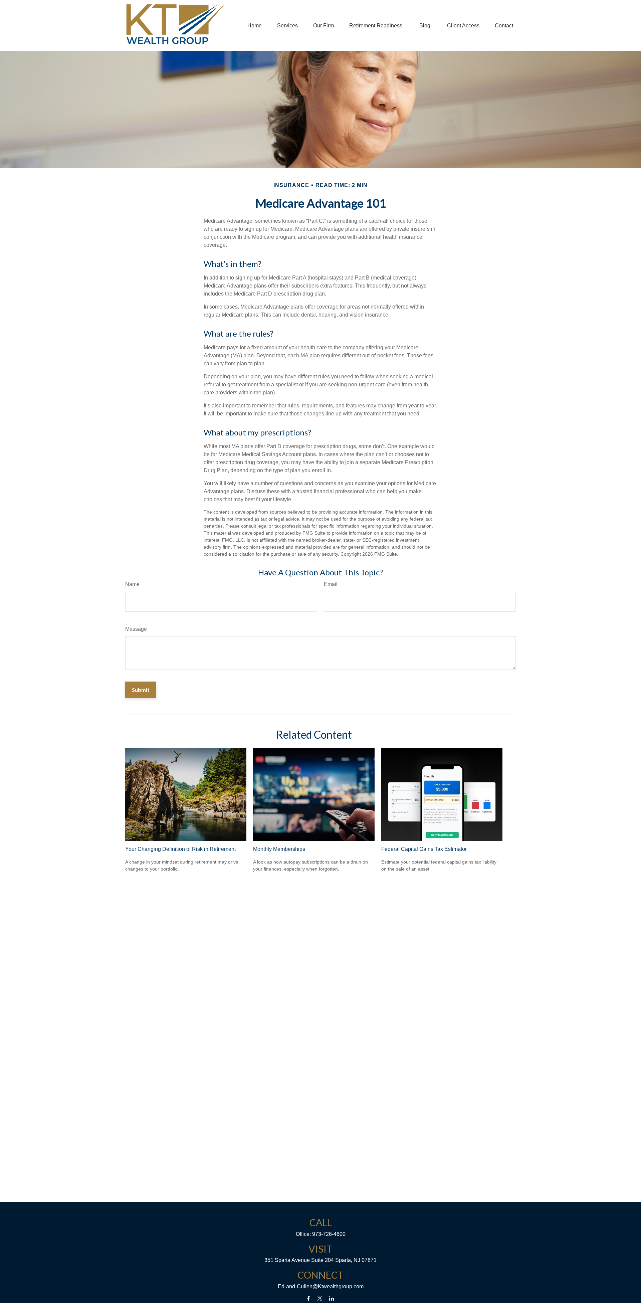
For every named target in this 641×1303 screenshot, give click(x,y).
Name (132, 584)
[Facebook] (308, 1298)
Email (331, 584)
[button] (254, 25)
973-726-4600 (329, 1234)
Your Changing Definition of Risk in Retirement (180, 849)
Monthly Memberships (279, 849)
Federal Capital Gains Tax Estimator (424, 849)
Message (136, 629)
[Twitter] (320, 1298)
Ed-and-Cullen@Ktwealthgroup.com (321, 1286)
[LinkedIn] (331, 1298)
